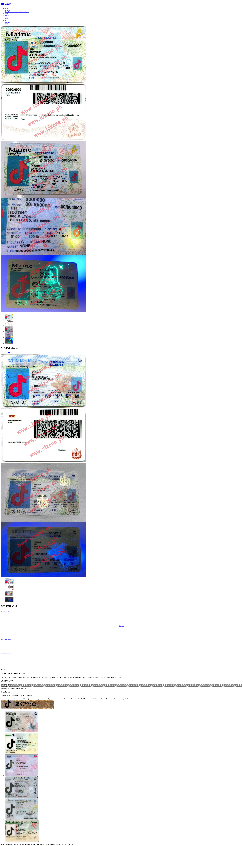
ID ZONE (7, 3)
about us (7, 22)
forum (6, 24)
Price (6, 13)
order (6, 17)
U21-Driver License (23, 12)
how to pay (8, 15)
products (7, 10)
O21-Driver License (11, 12)
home (6, 8)
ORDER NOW (5, 353)
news (6, 18)
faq (5, 20)
